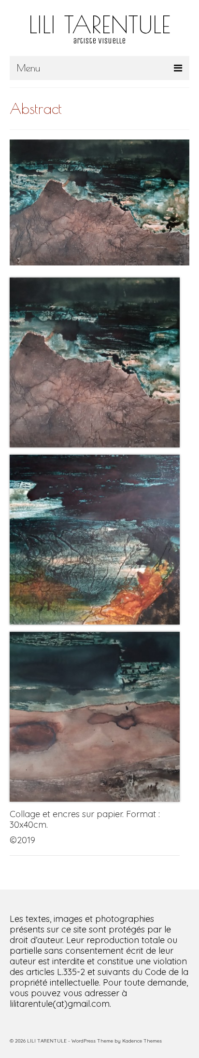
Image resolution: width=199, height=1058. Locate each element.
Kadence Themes (142, 1041)
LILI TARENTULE (99, 24)
